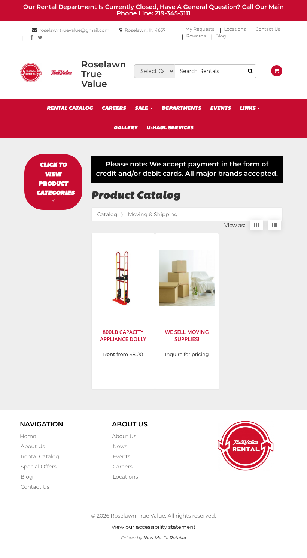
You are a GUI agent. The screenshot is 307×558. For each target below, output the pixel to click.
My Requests (200, 29)
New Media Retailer (164, 537)
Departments (181, 108)
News (120, 446)
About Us (33, 446)
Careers (113, 108)
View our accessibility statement (154, 527)
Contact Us (268, 29)
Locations (235, 29)
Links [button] (248, 108)
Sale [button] (142, 108)
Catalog (107, 214)
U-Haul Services (169, 128)
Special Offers (39, 466)
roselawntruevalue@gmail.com (74, 30)
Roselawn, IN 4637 (145, 30)
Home (28, 436)
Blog (220, 36)
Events (220, 108)
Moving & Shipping (153, 214)
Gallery (125, 128)
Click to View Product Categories (55, 178)
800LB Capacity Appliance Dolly (123, 336)
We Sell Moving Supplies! (187, 336)
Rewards (196, 36)
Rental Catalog (70, 108)
